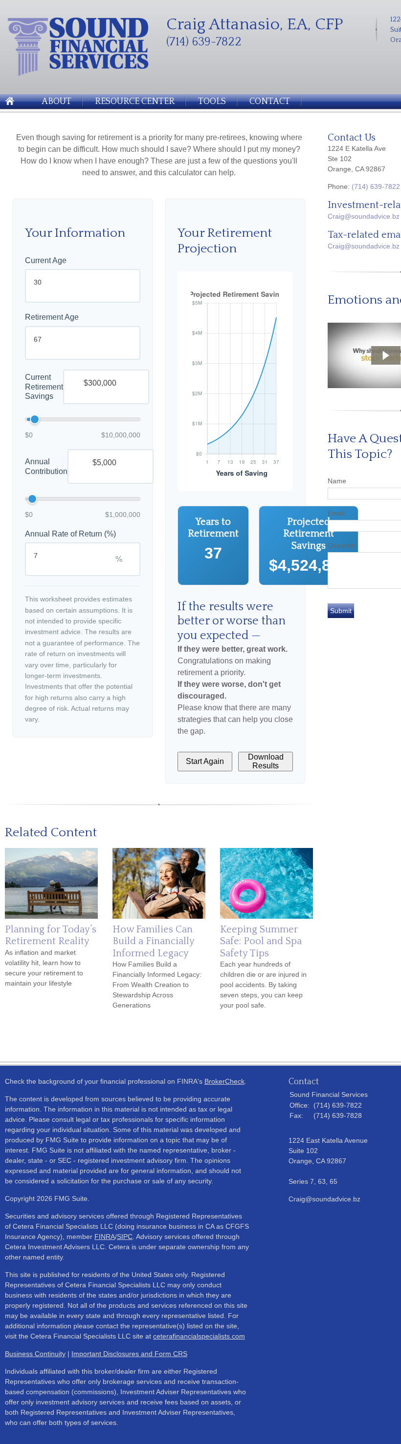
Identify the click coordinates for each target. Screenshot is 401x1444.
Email (336, 513)
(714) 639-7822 (376, 186)
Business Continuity (35, 1354)
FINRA (104, 1236)
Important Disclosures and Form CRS (129, 1354)
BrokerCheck (224, 1081)
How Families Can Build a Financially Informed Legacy (153, 941)
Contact (269, 101)
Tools (212, 101)
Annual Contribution (46, 466)
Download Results (266, 761)
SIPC (125, 1236)
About (56, 101)
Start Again (205, 761)
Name (337, 481)
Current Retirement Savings (44, 386)
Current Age (46, 260)
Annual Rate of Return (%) (70, 534)
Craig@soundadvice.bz (364, 216)
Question (342, 545)
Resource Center (135, 101)
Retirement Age (52, 317)
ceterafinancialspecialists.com (199, 1336)
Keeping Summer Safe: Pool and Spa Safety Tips (261, 941)
